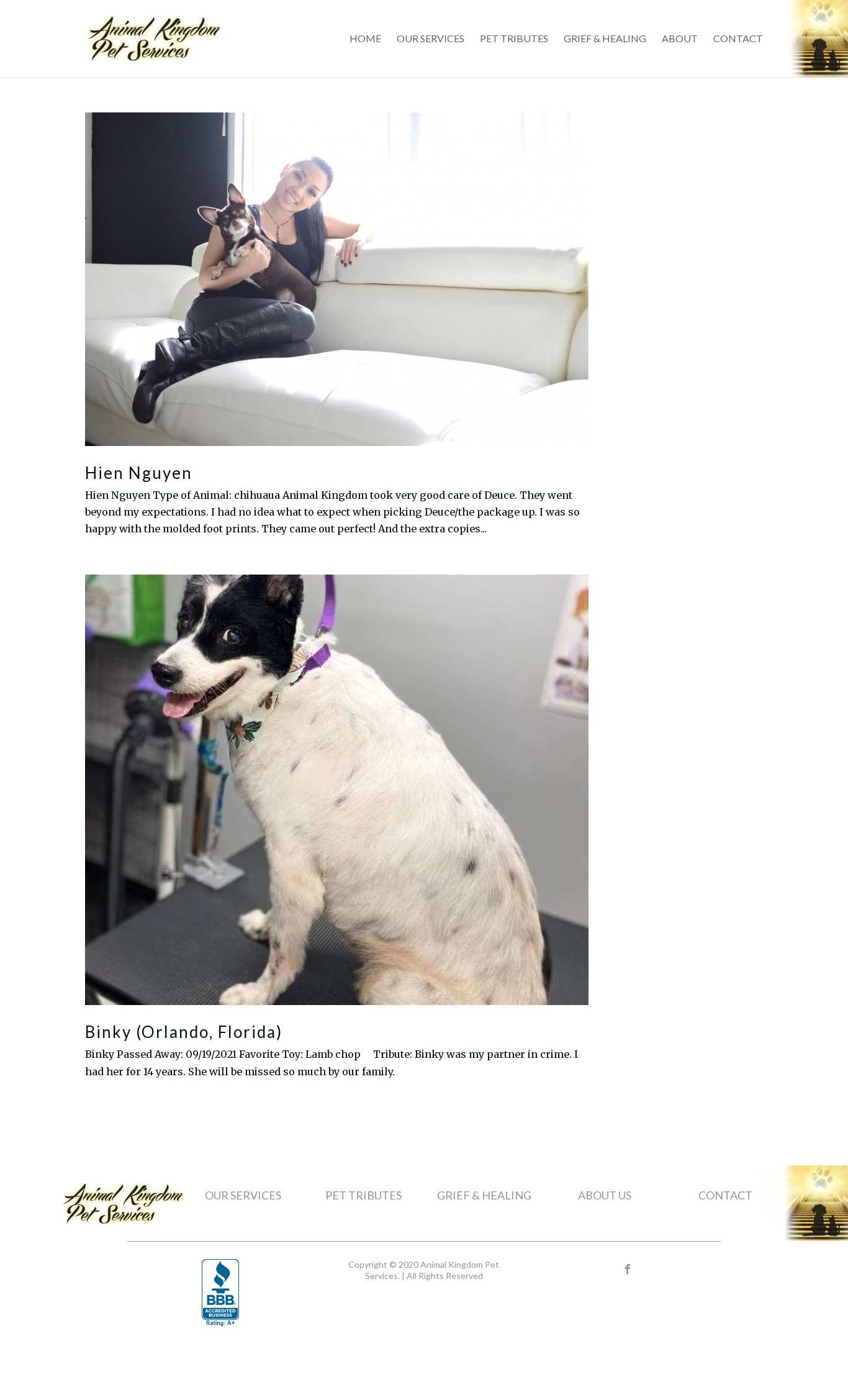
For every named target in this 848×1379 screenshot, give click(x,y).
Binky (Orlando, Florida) (183, 1032)
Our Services (430, 39)
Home (365, 39)
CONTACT (725, 1195)
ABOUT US (604, 1195)
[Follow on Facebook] (628, 1269)
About (680, 39)
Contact (738, 39)
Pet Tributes (514, 39)
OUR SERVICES (243, 1195)
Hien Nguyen (138, 473)
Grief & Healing (605, 39)
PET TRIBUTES (363, 1195)
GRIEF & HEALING (484, 1195)
